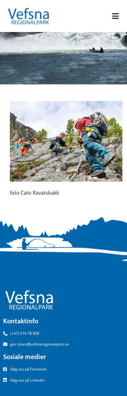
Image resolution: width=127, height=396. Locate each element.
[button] (115, 16)
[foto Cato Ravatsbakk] (66, 140)
